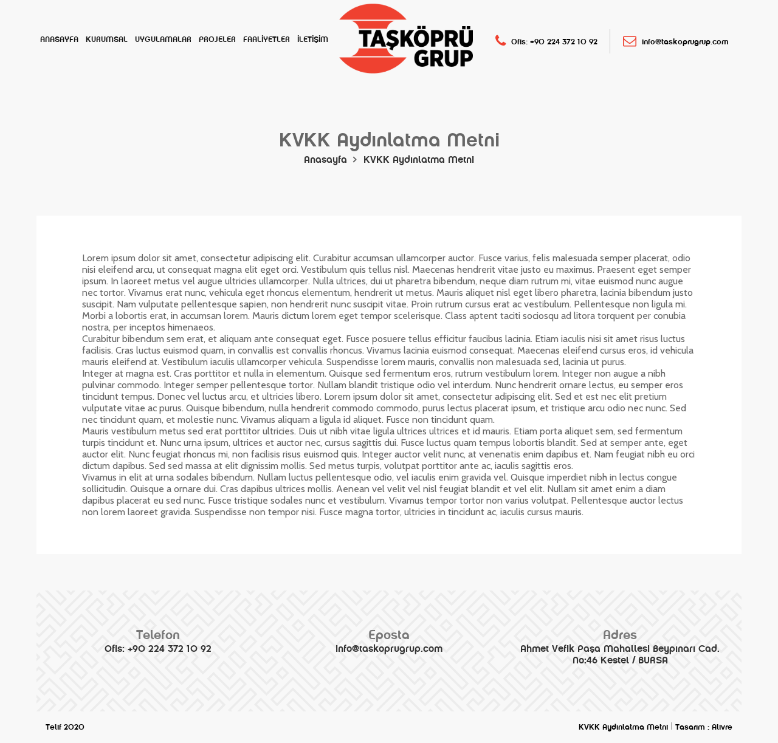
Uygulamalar (163, 39)
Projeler (217, 39)
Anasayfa (59, 39)
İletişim (312, 39)
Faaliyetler (266, 39)
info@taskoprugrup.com (684, 42)
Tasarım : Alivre (703, 727)
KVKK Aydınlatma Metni (418, 159)
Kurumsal (107, 39)
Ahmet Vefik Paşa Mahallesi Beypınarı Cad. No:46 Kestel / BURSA (620, 646)
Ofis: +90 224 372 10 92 (553, 42)
